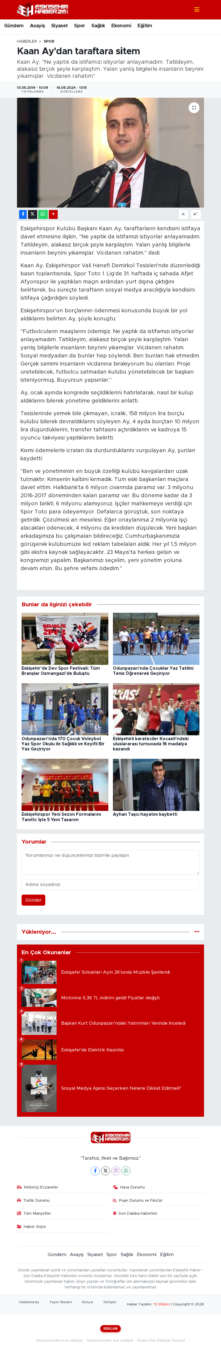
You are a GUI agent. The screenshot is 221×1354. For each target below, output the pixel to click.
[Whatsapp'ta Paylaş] (43, 214)
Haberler (27, 41)
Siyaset (59, 25)
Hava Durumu (132, 1187)
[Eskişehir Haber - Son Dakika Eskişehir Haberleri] (42, 9)
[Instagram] (115, 1170)
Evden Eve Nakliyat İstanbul (161, 1340)
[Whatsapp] (126, 1170)
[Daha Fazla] (53, 214)
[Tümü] (196, 932)
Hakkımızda (29, 1302)
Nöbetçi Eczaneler (41, 1187)
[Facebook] (95, 1170)
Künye (87, 1302)
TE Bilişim (161, 1304)
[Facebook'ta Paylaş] (23, 214)
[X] (105, 1170)
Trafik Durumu (36, 1201)
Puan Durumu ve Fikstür (141, 1201)
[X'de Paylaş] (32, 214)
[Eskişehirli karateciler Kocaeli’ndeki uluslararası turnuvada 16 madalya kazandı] (156, 709)
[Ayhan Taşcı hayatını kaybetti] (156, 784)
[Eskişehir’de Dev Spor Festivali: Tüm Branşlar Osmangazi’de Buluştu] (65, 638)
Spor (79, 25)
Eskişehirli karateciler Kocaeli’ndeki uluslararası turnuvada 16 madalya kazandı (151, 744)
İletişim (109, 1302)
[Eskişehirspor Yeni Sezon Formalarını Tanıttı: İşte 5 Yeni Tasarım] (65, 784)
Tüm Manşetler (37, 1213)
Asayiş (37, 25)
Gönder (33, 900)
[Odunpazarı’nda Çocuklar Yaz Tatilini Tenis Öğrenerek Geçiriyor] (156, 638)
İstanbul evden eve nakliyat (59, 1340)
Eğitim (144, 25)
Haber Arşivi (35, 1227)
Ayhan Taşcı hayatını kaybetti (145, 814)
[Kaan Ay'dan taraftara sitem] (110, 153)
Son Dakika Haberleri (138, 1213)
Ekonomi (121, 25)
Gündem (13, 25)
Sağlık (98, 25)
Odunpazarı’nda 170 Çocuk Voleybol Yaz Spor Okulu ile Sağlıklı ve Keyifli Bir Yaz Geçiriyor (63, 744)
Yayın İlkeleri (60, 1302)
